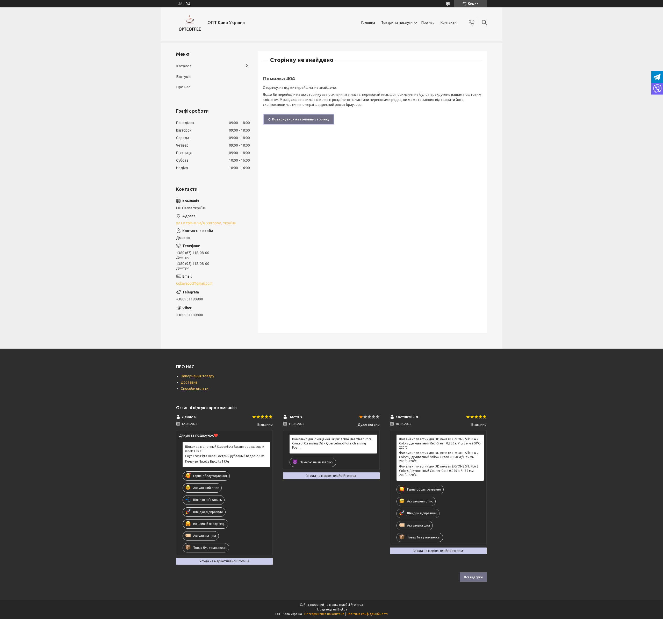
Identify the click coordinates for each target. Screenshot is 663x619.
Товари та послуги (397, 22)
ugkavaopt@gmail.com (194, 283)
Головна (368, 22)
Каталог (183, 66)
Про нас (427, 22)
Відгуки (183, 76)
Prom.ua (357, 604)
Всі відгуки (473, 577)
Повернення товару (197, 376)
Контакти (449, 22)
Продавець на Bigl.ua (331, 609)
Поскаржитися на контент (324, 614)
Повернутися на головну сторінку (300, 119)
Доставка (189, 382)
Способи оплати (194, 388)
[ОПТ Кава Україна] (190, 22)
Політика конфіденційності (367, 614)
